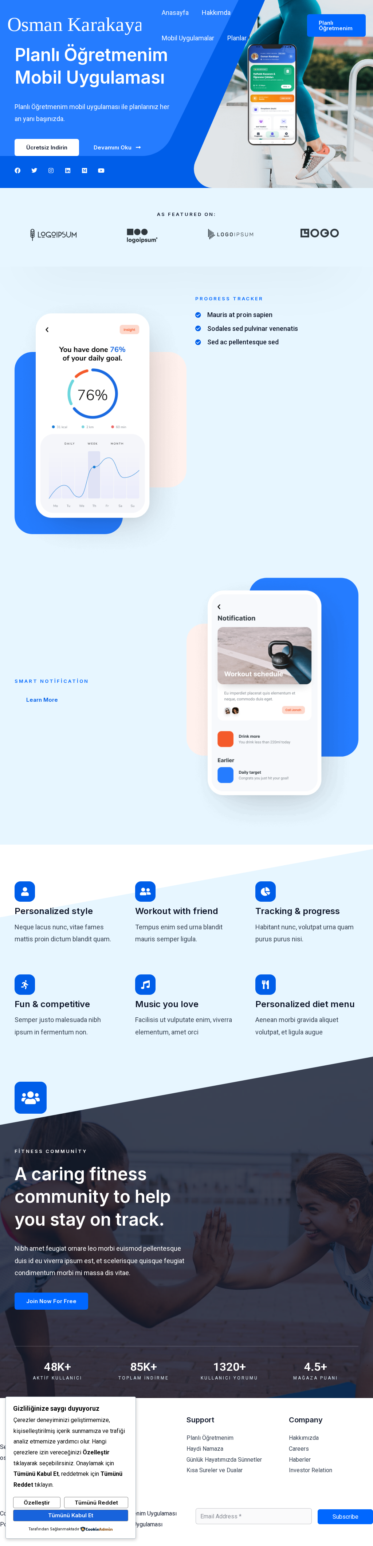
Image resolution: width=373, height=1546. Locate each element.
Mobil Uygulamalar (188, 38)
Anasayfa (175, 12)
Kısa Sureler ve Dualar (214, 1470)
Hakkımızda (304, 1437)
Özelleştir (37, 1502)
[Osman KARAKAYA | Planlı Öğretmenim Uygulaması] (74, 25)
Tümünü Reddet (96, 1502)
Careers (299, 1448)
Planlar (237, 38)
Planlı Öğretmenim (209, 1437)
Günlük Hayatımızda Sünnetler (224, 1459)
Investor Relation (310, 1470)
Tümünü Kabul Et (70, 1515)
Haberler (300, 1459)
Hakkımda (216, 12)
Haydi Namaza (204, 1448)
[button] (336, 25)
